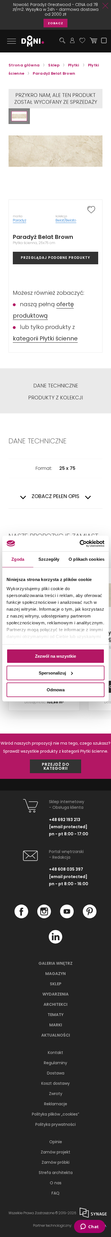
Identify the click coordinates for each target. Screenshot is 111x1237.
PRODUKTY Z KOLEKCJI (55, 398)
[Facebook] (21, 917)
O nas (55, 1183)
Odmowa (56, 689)
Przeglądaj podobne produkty (55, 257)
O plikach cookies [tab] (86, 559)
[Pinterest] (89, 917)
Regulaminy (55, 1063)
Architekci (55, 1004)
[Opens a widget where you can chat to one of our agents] (89, 1227)
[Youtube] (67, 917)
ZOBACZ (55, 23)
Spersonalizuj (52, 673)
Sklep (55, 984)
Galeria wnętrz (55, 963)
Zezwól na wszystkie (55, 656)
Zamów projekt (55, 1152)
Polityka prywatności (55, 1124)
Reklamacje (55, 1104)
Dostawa (55, 1073)
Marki (55, 1025)
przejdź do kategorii (55, 766)
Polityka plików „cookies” (55, 1114)
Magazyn (55, 973)
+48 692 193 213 (64, 819)
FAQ (55, 1193)
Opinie (55, 1142)
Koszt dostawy (55, 1083)
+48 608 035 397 (66, 869)
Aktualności (55, 1035)
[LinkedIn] (55, 942)
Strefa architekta (56, 1172)
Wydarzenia (55, 994)
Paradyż (19, 220)
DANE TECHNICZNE (55, 386)
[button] (19, 116)
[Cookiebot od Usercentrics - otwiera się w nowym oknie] (79, 543)
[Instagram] (44, 917)
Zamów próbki (55, 1162)
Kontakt (55, 1052)
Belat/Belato (66, 220)
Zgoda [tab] (17, 559)
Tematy (55, 1014)
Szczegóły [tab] (48, 559)
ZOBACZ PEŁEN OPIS (55, 496)
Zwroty (55, 1093)
